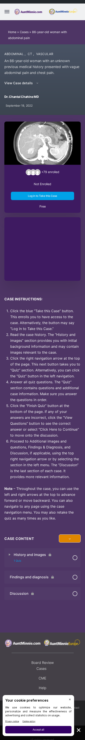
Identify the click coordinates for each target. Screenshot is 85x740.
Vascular (44, 54)
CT (30, 54)
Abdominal (14, 54)
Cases (24, 32)
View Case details (19, 83)
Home (12, 32)
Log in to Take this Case (42, 195)
